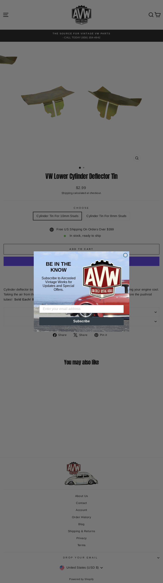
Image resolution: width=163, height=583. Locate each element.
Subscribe (81, 321)
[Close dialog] (125, 255)
